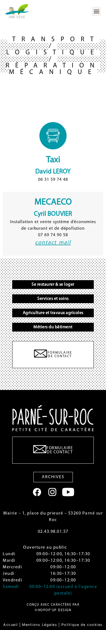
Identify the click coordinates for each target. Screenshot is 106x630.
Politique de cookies (82, 625)
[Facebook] (37, 492)
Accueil (10, 625)
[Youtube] (68, 492)
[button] (96, 11)
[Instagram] (52, 492)
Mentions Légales (39, 625)
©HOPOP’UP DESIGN (53, 610)
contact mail (53, 243)
